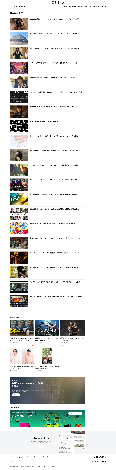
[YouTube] (22, 6)
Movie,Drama (27, 456)
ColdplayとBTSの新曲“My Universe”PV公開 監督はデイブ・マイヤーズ (53, 63)
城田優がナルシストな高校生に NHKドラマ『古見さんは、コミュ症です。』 (55, 77)
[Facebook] (19, 6)
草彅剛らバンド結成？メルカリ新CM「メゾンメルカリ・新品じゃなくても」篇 (55, 238)
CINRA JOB (104, 6)
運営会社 (17, 466)
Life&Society (41, 456)
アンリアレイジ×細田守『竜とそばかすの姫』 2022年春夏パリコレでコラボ (55, 282)
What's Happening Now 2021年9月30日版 (44, 121)
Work (46, 456)
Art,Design (21, 456)
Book (36, 456)
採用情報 (22, 466)
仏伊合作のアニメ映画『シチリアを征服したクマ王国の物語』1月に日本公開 (54, 165)
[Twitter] (14, 6)
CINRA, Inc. (100, 457)
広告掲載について (28, 466)
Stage (33, 456)
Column (85, 6)
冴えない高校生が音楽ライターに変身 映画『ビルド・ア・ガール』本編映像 (54, 48)
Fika (16, 461)
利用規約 (52, 466)
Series (89, 6)
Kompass (20, 461)
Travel (17, 457)
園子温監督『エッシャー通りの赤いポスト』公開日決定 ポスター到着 (52, 223)
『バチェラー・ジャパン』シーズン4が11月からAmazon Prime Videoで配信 (54, 180)
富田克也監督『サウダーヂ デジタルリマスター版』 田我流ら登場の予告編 (54, 267)
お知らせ (33, 466)
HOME (11, 313)
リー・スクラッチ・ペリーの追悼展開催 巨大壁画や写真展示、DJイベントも (55, 253)
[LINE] (24, 6)
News (70, 6)
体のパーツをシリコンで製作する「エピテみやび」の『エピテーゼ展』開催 (54, 136)
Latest (65, 6)
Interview (80, 6)
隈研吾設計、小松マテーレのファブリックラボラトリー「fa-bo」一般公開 (53, 34)
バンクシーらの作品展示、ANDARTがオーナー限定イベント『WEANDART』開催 (56, 92)
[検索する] (92, 2)
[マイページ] (12, 2)
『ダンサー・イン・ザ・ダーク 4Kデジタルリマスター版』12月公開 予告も (55, 150)
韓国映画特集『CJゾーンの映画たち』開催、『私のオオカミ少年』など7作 (53, 107)
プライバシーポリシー (46, 466)
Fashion (21, 457)
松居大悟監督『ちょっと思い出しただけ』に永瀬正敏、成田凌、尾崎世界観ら (54, 209)
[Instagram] (16, 6)
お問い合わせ (39, 466)
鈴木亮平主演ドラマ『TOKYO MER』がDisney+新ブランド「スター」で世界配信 (56, 296)
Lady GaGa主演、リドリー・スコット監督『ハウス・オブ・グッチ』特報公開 (55, 19)
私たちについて (12, 466)
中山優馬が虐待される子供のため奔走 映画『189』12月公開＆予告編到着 (53, 194)
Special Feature (95, 6)
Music (17, 456)
